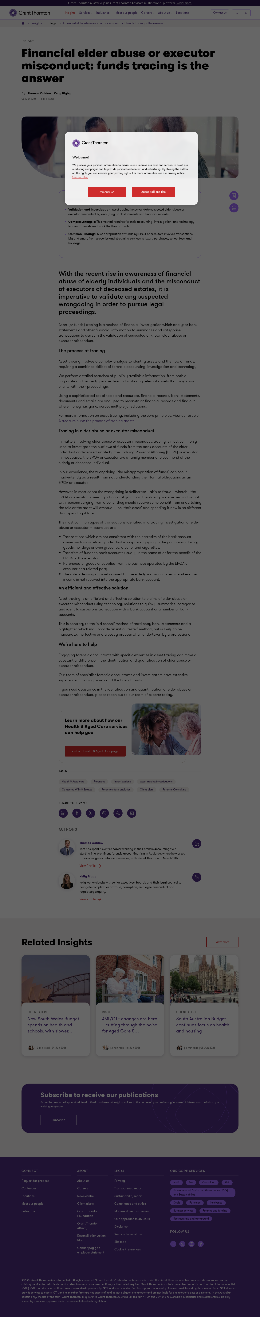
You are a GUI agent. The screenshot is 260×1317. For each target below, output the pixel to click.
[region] (131, 168)
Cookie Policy (80, 177)
